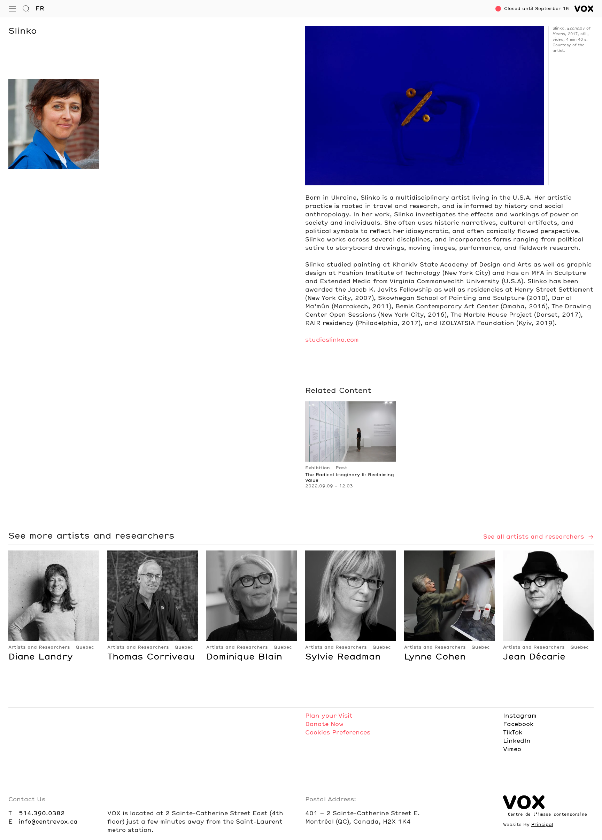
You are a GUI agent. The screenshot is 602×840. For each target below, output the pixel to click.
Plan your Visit (329, 716)
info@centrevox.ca (48, 822)
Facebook (518, 724)
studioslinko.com (332, 340)
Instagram (520, 716)
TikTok (513, 732)
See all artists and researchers (534, 537)
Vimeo (512, 749)
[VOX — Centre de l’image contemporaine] (584, 9)
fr (40, 8)
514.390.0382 (42, 813)
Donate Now (324, 724)
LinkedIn (517, 741)
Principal (542, 825)
